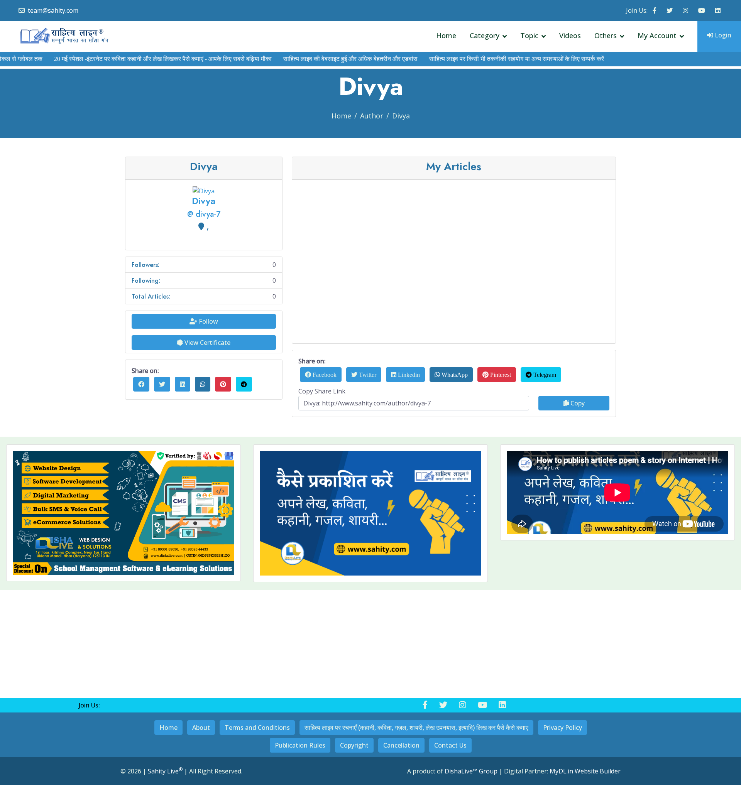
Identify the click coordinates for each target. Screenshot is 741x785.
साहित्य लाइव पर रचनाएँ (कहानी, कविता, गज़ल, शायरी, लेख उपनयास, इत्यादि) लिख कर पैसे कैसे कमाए (416, 727)
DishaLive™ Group (471, 771)
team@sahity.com (53, 10)
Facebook (324, 374)
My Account (657, 35)
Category (484, 35)
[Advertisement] (458, 240)
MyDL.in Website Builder (585, 771)
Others (605, 35)
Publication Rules (300, 745)
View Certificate (206, 342)
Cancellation (401, 745)
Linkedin (408, 374)
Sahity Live (165, 771)
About (201, 727)
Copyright (354, 745)
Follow (207, 321)
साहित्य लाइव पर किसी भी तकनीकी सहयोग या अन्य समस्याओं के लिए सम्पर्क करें (500, 59)
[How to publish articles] (370, 513)
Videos (570, 35)
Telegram (544, 374)
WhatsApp (454, 374)
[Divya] (204, 190)
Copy (577, 403)
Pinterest (500, 374)
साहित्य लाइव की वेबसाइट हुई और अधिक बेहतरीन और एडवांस (334, 59)
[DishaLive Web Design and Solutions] (123, 513)
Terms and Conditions (257, 727)
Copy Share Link (321, 391)
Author (371, 115)
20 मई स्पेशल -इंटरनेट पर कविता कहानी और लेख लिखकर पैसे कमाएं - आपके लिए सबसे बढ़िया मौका (146, 59)
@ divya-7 (203, 214)
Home (446, 35)
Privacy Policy (562, 727)
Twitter (366, 374)
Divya (401, 115)
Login (722, 35)
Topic (529, 35)
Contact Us (450, 745)
